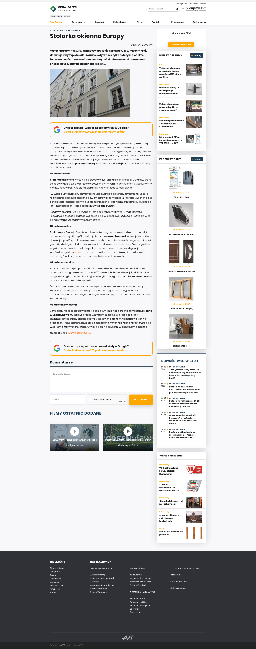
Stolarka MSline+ (181, 346)
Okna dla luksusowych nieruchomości (171, 503)
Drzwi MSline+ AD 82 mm (181, 234)
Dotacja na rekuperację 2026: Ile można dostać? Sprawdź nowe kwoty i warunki (184, 404)
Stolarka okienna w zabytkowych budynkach (169, 518)
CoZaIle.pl (94, 581)
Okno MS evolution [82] (181, 308)
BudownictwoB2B (177, 367)
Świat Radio (135, 612)
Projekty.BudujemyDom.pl (102, 578)
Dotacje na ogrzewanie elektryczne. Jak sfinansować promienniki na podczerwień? (184, 389)
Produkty (157, 22)
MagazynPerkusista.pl (140, 581)
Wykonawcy (199, 22)
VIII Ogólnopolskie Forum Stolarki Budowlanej (168, 471)
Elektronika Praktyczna (140, 605)
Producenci (177, 22)
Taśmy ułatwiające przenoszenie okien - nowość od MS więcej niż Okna (170, 73)
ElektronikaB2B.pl (137, 598)
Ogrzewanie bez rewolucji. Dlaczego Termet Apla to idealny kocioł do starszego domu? (183, 419)
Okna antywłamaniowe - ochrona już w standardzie (171, 123)
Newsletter (193, 4)
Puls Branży (56, 22)
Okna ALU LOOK (181, 197)
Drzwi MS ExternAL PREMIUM (181, 271)
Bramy (67, 16)
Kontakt (203, 4)
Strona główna (181, 4)
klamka (79, 252)
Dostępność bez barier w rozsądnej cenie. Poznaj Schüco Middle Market (182, 435)
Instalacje (54, 582)
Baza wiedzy (78, 22)
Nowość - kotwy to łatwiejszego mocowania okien (169, 90)
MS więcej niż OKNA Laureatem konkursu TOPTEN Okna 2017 (170, 140)
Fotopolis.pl (175, 574)
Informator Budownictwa (102, 585)
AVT (63, 645)
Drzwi (59, 16)
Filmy (139, 22)
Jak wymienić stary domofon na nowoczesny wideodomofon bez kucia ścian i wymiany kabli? (185, 373)
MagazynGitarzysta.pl (140, 578)
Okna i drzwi (55, 578)
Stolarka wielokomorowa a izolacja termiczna (169, 487)
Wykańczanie (56, 585)
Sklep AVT (78, 645)
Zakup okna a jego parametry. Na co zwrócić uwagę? (169, 107)
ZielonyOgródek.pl (98, 588)
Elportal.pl (134, 609)
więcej (197, 55)
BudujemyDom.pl (98, 574)
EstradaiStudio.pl (138, 585)
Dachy (53, 575)
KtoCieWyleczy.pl (178, 588)
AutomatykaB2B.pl (138, 602)
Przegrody (55, 571)
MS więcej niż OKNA (79, 333)
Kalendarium (120, 22)
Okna (53, 16)
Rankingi (99, 22)
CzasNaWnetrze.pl (98, 592)
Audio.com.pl (136, 574)
